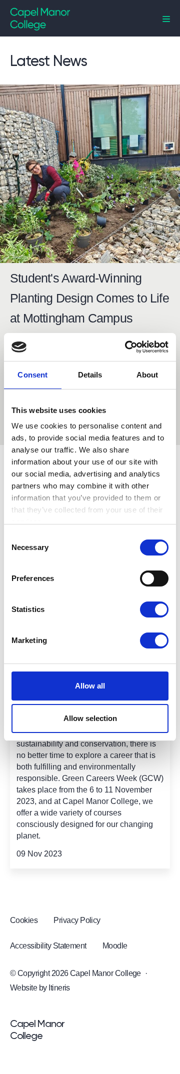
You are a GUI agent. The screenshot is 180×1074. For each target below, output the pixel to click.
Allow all (90, 686)
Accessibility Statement (48, 946)
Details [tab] (90, 374)
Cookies (24, 920)
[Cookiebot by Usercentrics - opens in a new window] (127, 347)
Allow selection (90, 718)
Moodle (115, 946)
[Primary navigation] (166, 19)
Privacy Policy (77, 920)
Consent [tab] (33, 374)
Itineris (59, 988)
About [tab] (147, 374)
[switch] (154, 578)
